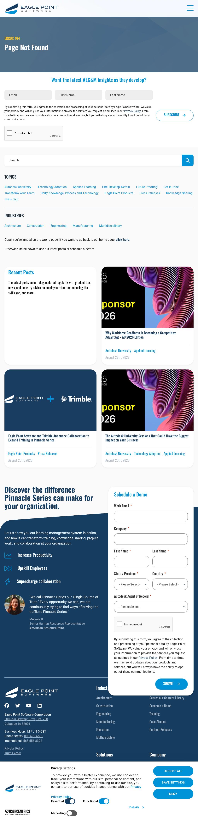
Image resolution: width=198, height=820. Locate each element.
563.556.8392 (32, 741)
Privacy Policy (132, 111)
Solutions (104, 755)
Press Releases (149, 193)
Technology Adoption (52, 187)
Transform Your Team (19, 193)
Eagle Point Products (119, 193)
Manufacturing (83, 226)
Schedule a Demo (160, 706)
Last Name (159, 551)
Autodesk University (17, 187)
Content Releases (160, 730)
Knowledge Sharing (179, 193)
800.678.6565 (33, 736)
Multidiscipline (105, 738)
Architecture (12, 226)
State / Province (125, 574)
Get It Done (171, 187)
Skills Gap (11, 199)
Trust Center (12, 753)
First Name (121, 551)
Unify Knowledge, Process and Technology (70, 193)
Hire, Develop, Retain (116, 187)
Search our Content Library (166, 698)
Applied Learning (84, 187)
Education (102, 730)
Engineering (58, 226)
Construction (35, 226)
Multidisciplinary (110, 226)
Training (154, 714)
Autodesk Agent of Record (131, 597)
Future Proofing (146, 187)
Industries (105, 688)
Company (120, 529)
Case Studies (157, 722)
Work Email (121, 506)
